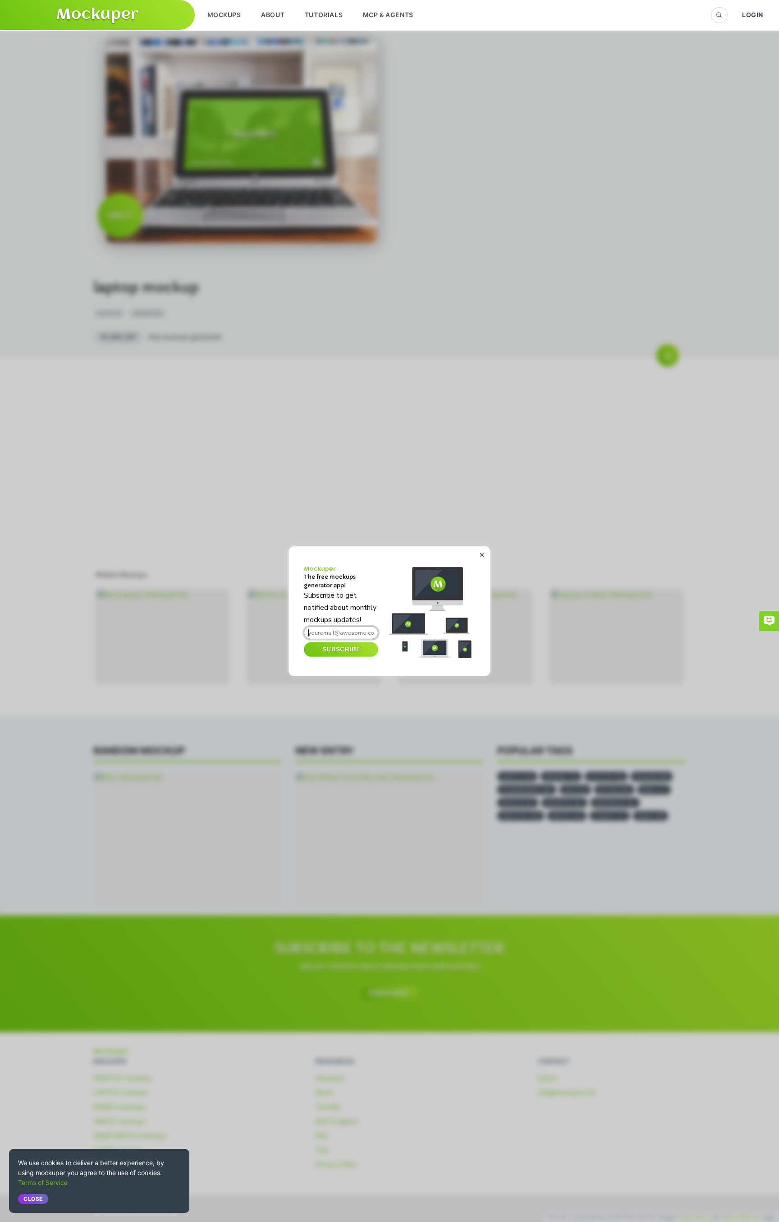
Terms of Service (43, 1182)
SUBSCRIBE (341, 649)
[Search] (719, 15)
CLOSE (33, 1198)
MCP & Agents (388, 14)
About (272, 14)
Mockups (224, 14)
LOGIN (752, 14)
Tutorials (324, 14)
